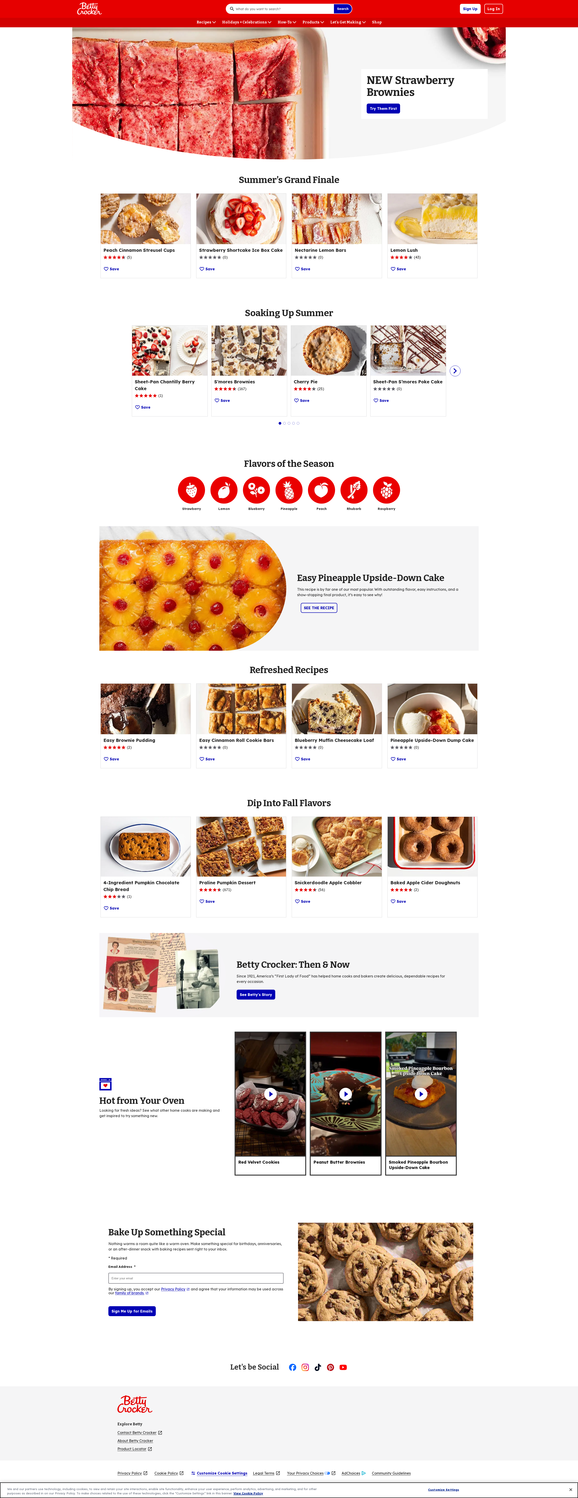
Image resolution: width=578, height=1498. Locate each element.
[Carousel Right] (455, 371)
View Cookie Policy (248, 1493)
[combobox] (283, 9)
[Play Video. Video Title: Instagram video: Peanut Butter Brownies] (345, 1094)
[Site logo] (137, 1406)
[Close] (571, 1490)
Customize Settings (443, 1489)
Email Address (121, 1267)
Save (114, 269)
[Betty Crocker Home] (89, 9)
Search (343, 9)
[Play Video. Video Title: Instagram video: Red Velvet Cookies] (270, 1094)
